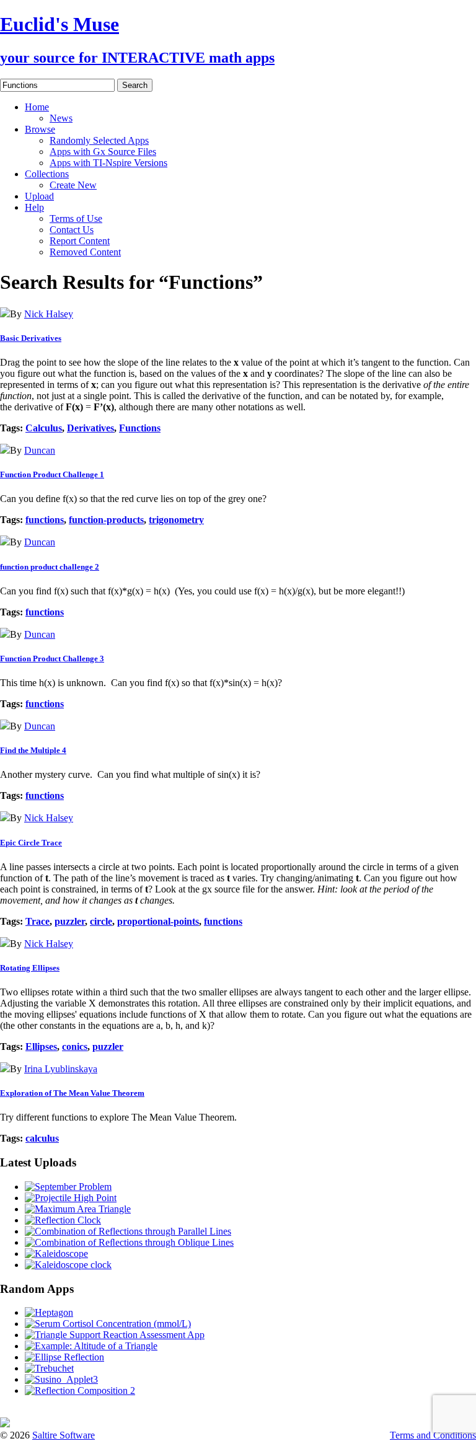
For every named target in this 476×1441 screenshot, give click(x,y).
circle (101, 921)
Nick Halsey (48, 314)
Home (37, 107)
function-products (106, 519)
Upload (39, 196)
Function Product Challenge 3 (52, 658)
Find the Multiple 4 (33, 750)
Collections (47, 174)
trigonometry (176, 519)
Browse (40, 129)
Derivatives (90, 428)
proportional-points (158, 921)
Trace (37, 921)
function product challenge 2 (49, 566)
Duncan (39, 450)
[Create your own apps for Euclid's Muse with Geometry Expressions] (5, 1424)
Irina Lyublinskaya (60, 1069)
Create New (73, 185)
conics (74, 1046)
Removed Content (85, 252)
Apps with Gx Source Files (103, 151)
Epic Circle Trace (31, 842)
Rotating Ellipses (30, 967)
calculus (42, 1138)
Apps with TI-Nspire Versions (108, 162)
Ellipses (41, 1046)
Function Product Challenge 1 (52, 474)
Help (34, 207)
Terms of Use (76, 218)
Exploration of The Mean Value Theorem (72, 1093)
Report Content (80, 241)
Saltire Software (63, 1435)
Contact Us (72, 229)
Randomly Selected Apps (99, 140)
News (61, 118)
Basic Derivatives (30, 338)
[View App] (5, 314)
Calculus (43, 428)
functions (44, 519)
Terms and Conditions (433, 1435)
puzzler (70, 921)
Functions (140, 428)
